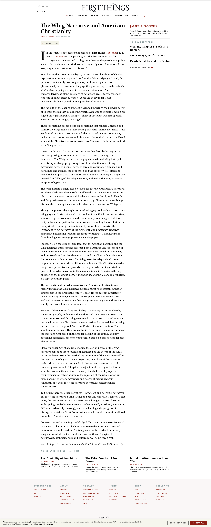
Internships (65, 503)
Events (135, 15)
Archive (94, 15)
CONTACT (88, 486)
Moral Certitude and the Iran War (149, 459)
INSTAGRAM (161, 500)
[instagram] (47, 6)
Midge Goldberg (48, 461)
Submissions (88, 496)
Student (38, 496)
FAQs (85, 503)
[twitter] (35, 6)
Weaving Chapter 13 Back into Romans (149, 48)
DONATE (41, 11)
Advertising (65, 496)
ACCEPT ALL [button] (198, 523)
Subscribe (111, 52)
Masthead (64, 493)
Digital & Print (41, 489)
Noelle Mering (91, 464)
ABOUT (64, 486)
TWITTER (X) (161, 493)
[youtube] (43, 6)
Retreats (113, 493)
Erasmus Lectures (117, 496)
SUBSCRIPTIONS (42, 486)
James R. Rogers (47, 37)
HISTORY (63, 489)
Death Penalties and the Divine (150, 61)
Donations (88, 500)
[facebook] (39, 6)
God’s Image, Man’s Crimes (147, 55)
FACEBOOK (160, 489)
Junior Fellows (67, 500)
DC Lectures (115, 500)
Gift (36, 493)
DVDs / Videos (141, 503)
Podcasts (106, 15)
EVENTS (113, 486)
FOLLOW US (162, 486)
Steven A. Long (136, 464)
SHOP (138, 486)
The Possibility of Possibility (59, 458)
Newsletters (121, 15)
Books (138, 496)
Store (138, 489)
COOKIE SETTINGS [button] (178, 523)
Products (139, 493)
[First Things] (105, 8)
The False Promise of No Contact (101, 459)
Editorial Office (90, 489)
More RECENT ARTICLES (140, 67)
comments (59, 56)
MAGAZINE (82, 15)
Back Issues (140, 500)
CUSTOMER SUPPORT (92, 493)
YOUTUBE (160, 496)
